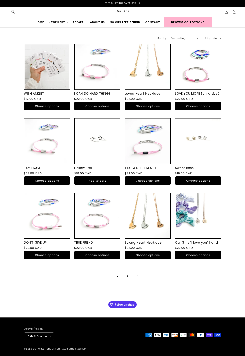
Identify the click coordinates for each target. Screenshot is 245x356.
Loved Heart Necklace (143, 94)
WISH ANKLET (34, 94)
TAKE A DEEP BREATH (140, 168)
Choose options (47, 106)
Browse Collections (187, 22)
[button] (13, 12)
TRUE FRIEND (83, 243)
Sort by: (162, 38)
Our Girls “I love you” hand (196, 243)
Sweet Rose (184, 168)
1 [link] (108, 276)
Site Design (53, 348)
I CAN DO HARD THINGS (92, 94)
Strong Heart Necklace (143, 243)
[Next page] (137, 276)
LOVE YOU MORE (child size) (197, 94)
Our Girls (38, 348)
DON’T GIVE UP (35, 243)
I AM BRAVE (32, 168)
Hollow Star (83, 168)
